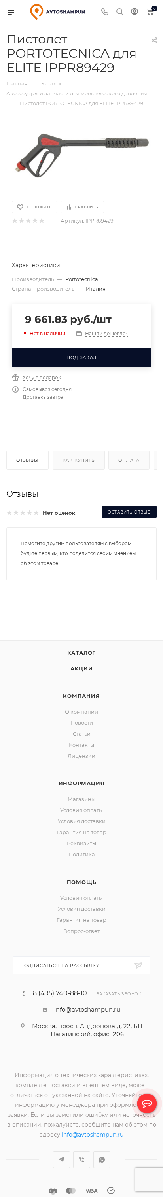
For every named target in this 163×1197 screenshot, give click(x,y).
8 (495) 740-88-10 (60, 1003)
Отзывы (27, 460)
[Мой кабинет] (134, 12)
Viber (81, 1169)
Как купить (79, 460)
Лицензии (81, 766)
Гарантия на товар (81, 842)
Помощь (82, 892)
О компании (81, 721)
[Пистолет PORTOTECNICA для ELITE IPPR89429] (81, 156)
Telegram (61, 1169)
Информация (82, 793)
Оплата (129, 460)
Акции (81, 678)
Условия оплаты (81, 820)
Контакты (81, 754)
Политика (81, 864)
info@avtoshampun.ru (87, 1019)
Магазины (81, 809)
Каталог (81, 662)
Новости (81, 732)
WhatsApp (101, 1169)
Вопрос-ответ (81, 941)
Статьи (82, 743)
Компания (81, 705)
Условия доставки (82, 831)
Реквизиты (81, 853)
